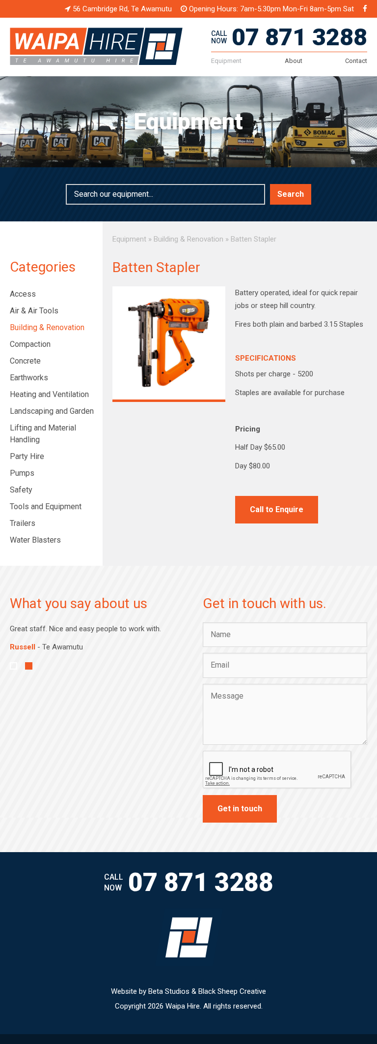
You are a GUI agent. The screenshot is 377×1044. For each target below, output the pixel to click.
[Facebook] (365, 8)
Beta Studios (168, 991)
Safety (21, 489)
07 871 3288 (299, 37)
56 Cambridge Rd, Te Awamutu (121, 8)
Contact (356, 60)
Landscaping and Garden (52, 411)
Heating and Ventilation (49, 394)
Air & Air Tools (34, 310)
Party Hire (27, 456)
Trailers (22, 523)
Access (23, 294)
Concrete (25, 361)
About (293, 60)
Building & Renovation (47, 327)
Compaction (30, 344)
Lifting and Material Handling (43, 433)
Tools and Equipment (45, 506)
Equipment (226, 60)
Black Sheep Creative (232, 991)
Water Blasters (35, 540)
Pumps (22, 473)
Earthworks (29, 377)
